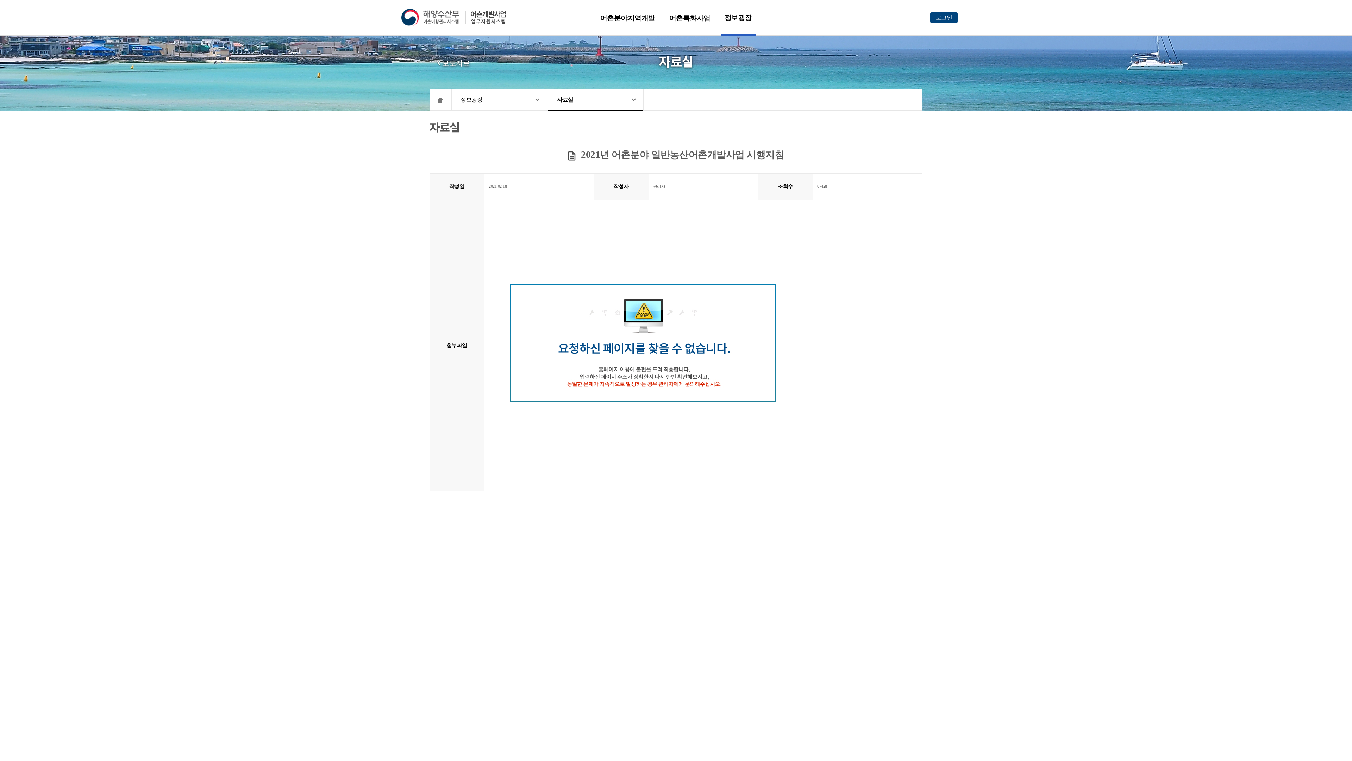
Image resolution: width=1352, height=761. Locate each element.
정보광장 (738, 17)
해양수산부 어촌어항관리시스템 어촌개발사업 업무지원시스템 (458, 17)
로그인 (944, 17)
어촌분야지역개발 (627, 18)
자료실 (565, 100)
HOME (440, 99)
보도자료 (456, 63)
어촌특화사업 (690, 18)
